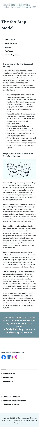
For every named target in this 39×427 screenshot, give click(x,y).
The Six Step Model (12, 55)
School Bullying (9, 374)
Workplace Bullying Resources (14, 400)
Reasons (8, 47)
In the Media (8, 377)
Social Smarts (10, 39)
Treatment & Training (11, 404)
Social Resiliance (11, 43)
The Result (9, 51)
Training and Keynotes (11, 397)
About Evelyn (8, 381)
